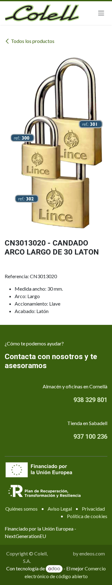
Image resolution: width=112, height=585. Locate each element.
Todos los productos (32, 41)
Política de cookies (87, 516)
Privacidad (93, 509)
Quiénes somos (21, 509)
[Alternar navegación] (101, 13)
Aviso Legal (60, 509)
